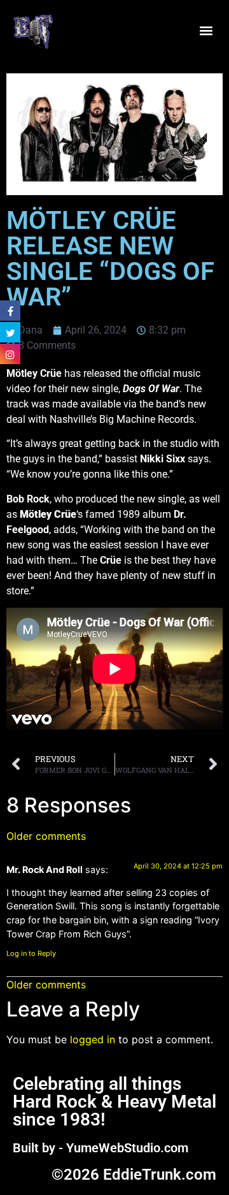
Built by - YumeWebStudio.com (100, 1147)
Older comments (46, 836)
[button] (205, 30)
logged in (92, 1039)
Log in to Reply (31, 953)
